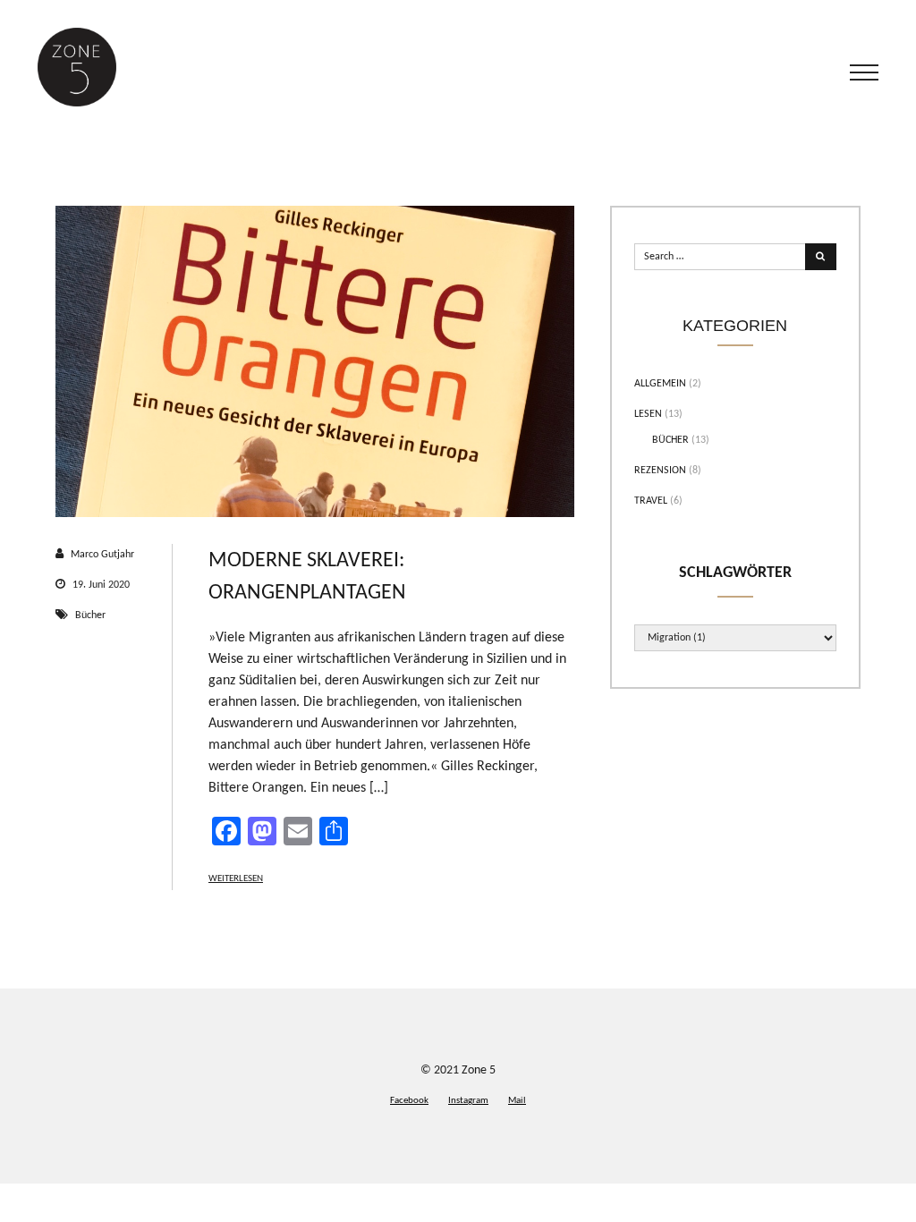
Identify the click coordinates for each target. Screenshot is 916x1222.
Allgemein (660, 383)
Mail (517, 1101)
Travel (650, 501)
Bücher (90, 615)
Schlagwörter (735, 572)
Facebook (409, 1101)
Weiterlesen (235, 879)
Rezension (660, 470)
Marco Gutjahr (102, 554)
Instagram (468, 1101)
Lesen (648, 414)
